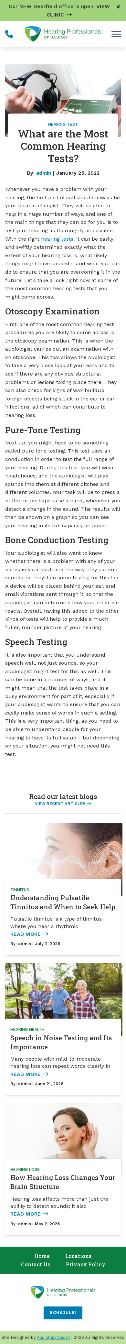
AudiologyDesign (53, 1337)
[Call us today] (9, 34)
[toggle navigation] (116, 34)
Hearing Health (27, 1029)
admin (43, 173)
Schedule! (63, 1312)
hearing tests (57, 239)
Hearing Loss (25, 1169)
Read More (25, 934)
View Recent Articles (60, 803)
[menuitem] (42, 1256)
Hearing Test (63, 124)
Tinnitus (19, 889)
